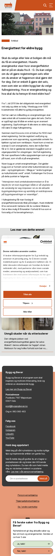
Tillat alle (27, 294)
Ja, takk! (21, 544)
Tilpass (26, 303)
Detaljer (43, 286)
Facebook (10, 426)
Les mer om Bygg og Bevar (19, 389)
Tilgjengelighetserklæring (27, 501)
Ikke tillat (27, 312)
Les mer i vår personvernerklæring (27, 471)
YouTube (10, 437)
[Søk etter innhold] (45, 5)
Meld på (43, 478)
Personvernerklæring (28, 495)
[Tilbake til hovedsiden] (8, 5)
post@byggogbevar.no (17, 406)
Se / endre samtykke (27, 506)
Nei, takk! (21, 551)
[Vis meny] (51, 5)
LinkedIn (10, 434)
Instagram (10, 430)
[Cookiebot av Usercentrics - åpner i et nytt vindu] (40, 242)
